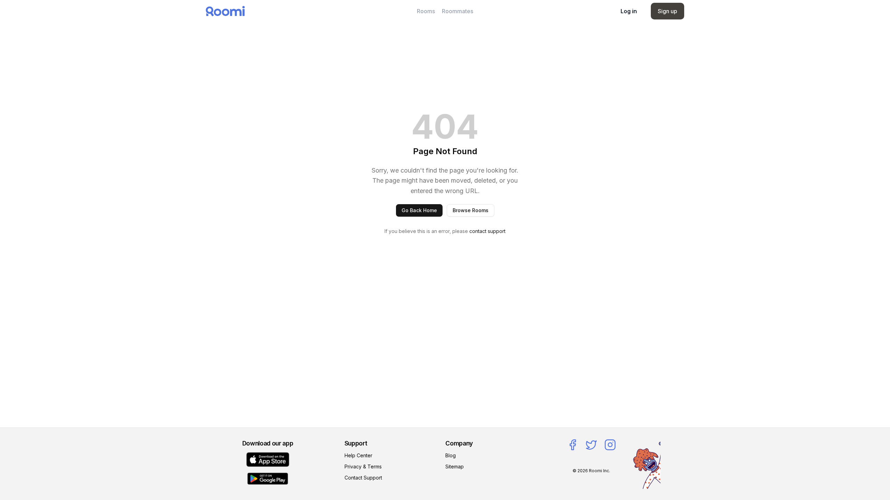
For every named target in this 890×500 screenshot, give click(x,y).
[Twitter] (591, 445)
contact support (487, 231)
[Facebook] (572, 445)
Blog (450, 455)
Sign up (667, 11)
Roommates (457, 11)
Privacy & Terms (363, 466)
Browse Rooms (470, 210)
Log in (629, 11)
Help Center (358, 455)
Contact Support (363, 478)
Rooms (426, 11)
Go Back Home (419, 210)
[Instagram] (610, 445)
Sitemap (454, 466)
